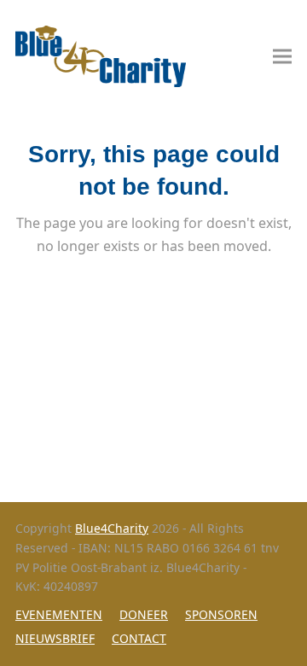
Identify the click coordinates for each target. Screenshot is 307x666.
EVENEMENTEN (58, 614)
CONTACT (139, 638)
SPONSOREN (221, 614)
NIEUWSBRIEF (55, 638)
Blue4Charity (111, 528)
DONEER (143, 614)
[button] (282, 57)
